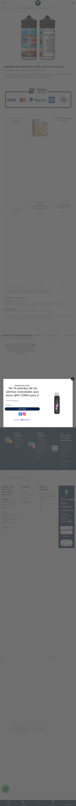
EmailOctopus (26, 419)
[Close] (72, 379)
